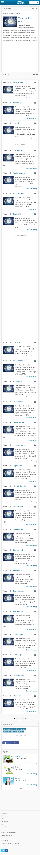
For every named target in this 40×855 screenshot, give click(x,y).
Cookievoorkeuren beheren (10, 843)
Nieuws (3, 816)
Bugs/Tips (4, 821)
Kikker (17, 767)
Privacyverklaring (7, 835)
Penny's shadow (20, 758)
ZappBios (18, 756)
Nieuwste (5, 74)
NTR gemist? (21, 729)
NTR (32, 27)
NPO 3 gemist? (9, 731)
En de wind (18, 769)
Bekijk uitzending (31, 763)
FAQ (2, 818)
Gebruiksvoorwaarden (8, 832)
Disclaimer (4, 840)
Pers (2, 824)
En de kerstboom (20, 780)
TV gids (20, 788)
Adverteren (5, 827)
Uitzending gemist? (10, 729)
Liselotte (17, 778)
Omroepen (4, 813)
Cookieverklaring (6, 838)
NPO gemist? (19, 731)
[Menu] (2, 2)
